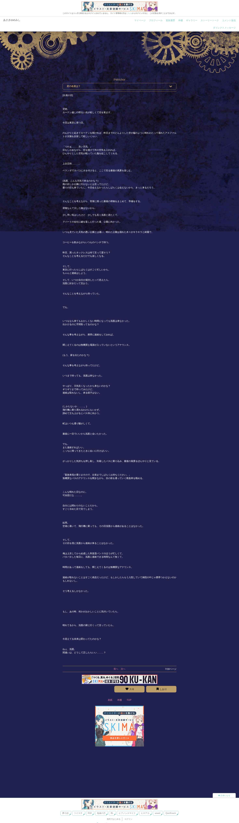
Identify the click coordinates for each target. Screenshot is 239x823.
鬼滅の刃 (101, 813)
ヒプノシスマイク (127, 813)
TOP (129, 700)
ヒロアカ (145, 813)
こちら (129, 13)
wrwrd (157, 813)
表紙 (110, 700)
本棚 (180, 20)
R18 (90, 813)
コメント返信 (229, 20)
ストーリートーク (210, 20)
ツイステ (78, 813)
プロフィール (156, 20)
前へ (116, 669)
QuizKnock (171, 813)
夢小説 (65, 813)
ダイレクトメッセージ (224, 27)
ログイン (128, 819)
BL (112, 813)
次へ (123, 669)
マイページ (140, 20)
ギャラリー (191, 20)
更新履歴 (170, 20)
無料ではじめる (113, 819)
